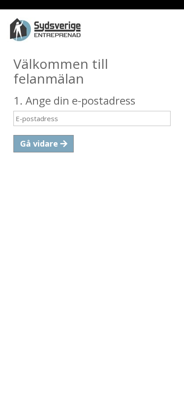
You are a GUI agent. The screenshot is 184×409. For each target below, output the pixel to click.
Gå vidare (40, 143)
